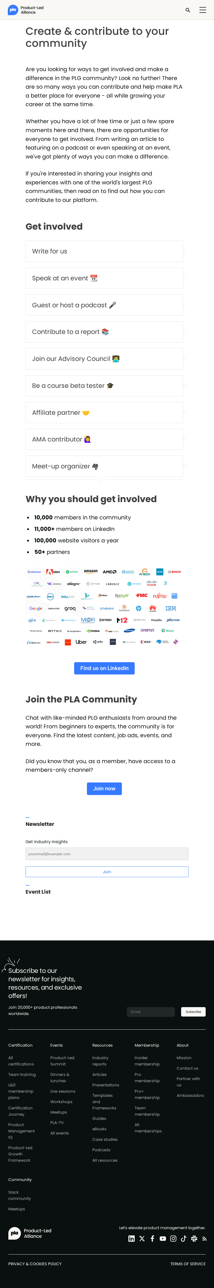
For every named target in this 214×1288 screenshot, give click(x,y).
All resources (105, 1160)
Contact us (187, 1068)
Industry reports (100, 1061)
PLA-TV (57, 1122)
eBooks (99, 1129)
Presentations (105, 1085)
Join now (104, 788)
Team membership (147, 1111)
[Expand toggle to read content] (184, 250)
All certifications (21, 1061)
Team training (22, 1074)
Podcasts (101, 1150)
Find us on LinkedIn (104, 668)
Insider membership (147, 1061)
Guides (99, 1118)
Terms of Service (188, 1264)
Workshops (61, 1101)
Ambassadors (190, 1095)
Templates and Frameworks (104, 1102)
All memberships (148, 1128)
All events (59, 1133)
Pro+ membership (147, 1094)
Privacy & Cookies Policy (35, 1264)
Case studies (105, 1139)
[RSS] (203, 1238)
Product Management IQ (21, 1131)
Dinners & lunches (59, 1077)
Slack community (19, 1195)
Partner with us (188, 1082)
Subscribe (193, 1011)
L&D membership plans (20, 1091)
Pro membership (147, 1077)
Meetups (58, 1112)
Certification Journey (20, 1111)
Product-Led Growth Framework (20, 1154)
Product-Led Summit (62, 1061)
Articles (99, 1074)
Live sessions (62, 1091)
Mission (184, 1057)
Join (107, 872)
